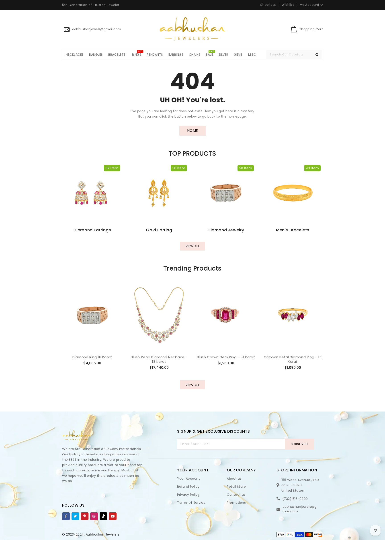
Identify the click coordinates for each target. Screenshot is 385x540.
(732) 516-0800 (295, 499)
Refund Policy (188, 486)
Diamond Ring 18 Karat (92, 357)
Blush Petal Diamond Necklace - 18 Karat (159, 359)
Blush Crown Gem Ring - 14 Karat (226, 357)
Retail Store (236, 486)
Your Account (188, 478)
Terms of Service (191, 502)
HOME (192, 130)
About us (234, 478)
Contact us (236, 494)
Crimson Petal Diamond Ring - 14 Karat (293, 359)
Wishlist (288, 4)
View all (192, 246)
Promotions (236, 502)
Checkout (268, 4)
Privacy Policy (188, 494)
